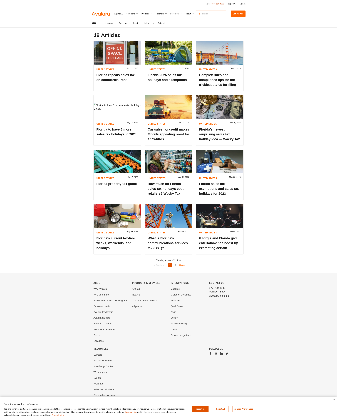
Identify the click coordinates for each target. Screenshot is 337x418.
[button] (132, 13)
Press (96, 335)
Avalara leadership (103, 312)
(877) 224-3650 (217, 3)
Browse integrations (180, 335)
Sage (173, 312)
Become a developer (104, 329)
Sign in (243, 3)
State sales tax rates (104, 395)
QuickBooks (176, 306)
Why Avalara (100, 289)
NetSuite (175, 300)
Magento (175, 289)
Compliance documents (144, 300)
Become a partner (102, 323)
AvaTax (136, 289)
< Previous (159, 265)
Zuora (173, 329)
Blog (94, 22)
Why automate (101, 294)
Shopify (174, 318)
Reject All (220, 408)
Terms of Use (131, 412)
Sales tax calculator (103, 389)
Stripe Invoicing (178, 323)
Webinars (98, 383)
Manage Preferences (243, 408)
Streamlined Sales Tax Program (110, 300)
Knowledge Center (103, 366)
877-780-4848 (217, 287)
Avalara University (103, 360)
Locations (98, 341)
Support (232, 3)
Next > (182, 265)
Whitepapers (100, 372)
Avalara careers (101, 318)
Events (97, 378)
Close (333, 400)
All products (138, 306)
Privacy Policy (58, 415)
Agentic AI (118, 13)
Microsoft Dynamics (180, 294)
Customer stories (102, 306)
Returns (136, 294)
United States (105, 69)
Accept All (200, 408)
